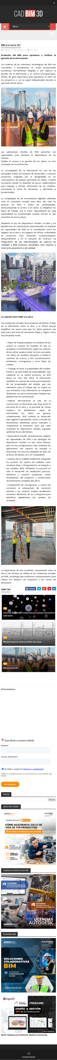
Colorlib (32, 1057)
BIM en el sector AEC (10, 667)
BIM (35, 50)
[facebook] (54, 2)
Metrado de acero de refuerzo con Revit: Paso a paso (22, 641)
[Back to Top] (28, 1053)
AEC (31, 50)
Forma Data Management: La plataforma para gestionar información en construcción (29, 614)
